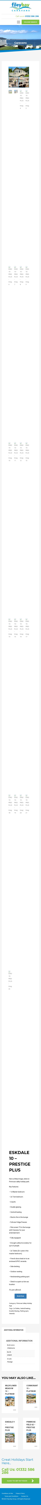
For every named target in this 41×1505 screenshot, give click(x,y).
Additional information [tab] (13, 1330)
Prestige (9, 1362)
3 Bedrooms (11, 1348)
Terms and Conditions (11, 1496)
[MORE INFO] (14, 1410)
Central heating (25, 1308)
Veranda (12, 1313)
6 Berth (9, 1355)
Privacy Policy (20, 1493)
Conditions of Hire (7, 1493)
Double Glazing (14, 1311)
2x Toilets (16, 1308)
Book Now (20, 1296)
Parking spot (24, 1311)
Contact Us (24, 1496)
